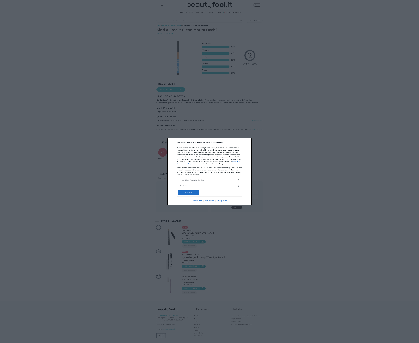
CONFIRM (188, 192)
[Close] (247, 143)
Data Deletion (197, 201)
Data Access (209, 201)
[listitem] (209, 180)
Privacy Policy (222, 201)
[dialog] (209, 171)
